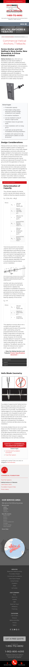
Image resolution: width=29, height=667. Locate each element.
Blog (14, 594)
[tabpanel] (14, 270)
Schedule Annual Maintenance (14, 1)
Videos (14, 625)
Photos (14, 622)
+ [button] (22, 552)
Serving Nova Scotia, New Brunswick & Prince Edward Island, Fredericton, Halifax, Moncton (14, 19)
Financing (14, 609)
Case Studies (14, 615)
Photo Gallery (5, 489)
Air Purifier (14, 588)
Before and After (14, 620)
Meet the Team (14, 604)
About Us (14, 597)
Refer (14, 585)
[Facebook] (10, 629)
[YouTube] (14, 629)
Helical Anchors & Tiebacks (9, 482)
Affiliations (14, 606)
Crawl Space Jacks (6, 484)
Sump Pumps (14, 581)
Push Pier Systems (6, 480)
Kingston (5, 508)
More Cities (5, 529)
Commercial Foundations (10, 475)
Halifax (5, 507)
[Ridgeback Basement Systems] (14, 662)
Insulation (14, 583)
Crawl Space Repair (14, 578)
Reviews (14, 618)
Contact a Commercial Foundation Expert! (14, 445)
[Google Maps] (16, 629)
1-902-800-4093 (14, 651)
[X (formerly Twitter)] (12, 629)
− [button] (22, 554)
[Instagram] (19, 629)
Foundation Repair (14, 574)
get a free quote (14, 639)
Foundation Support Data (8, 487)
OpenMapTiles (11, 556)
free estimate (11, 462)
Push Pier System (11, 455)
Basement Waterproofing (14, 571)
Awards (14, 599)
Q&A (14, 602)
